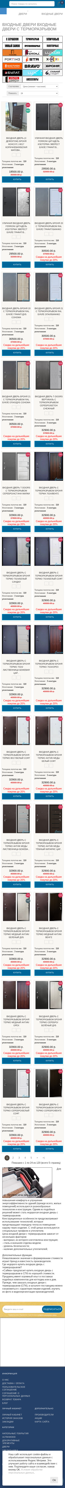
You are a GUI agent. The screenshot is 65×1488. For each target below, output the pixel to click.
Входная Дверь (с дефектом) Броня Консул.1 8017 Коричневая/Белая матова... (16, 144)
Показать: (12, 93)
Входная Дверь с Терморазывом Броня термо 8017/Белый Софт (16, 755)
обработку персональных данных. (47, 1315)
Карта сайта (42, 1422)
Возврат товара (11, 1399)
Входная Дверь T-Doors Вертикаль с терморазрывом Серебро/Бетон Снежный (49, 402)
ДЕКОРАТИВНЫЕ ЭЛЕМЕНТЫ (11, 1441)
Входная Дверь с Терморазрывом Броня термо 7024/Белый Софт (49, 575)
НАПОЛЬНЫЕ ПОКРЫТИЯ (15, 1433)
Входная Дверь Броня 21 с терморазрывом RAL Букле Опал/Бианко (49, 311)
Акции (38, 1418)
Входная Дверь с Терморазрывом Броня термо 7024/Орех (48, 664)
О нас (5, 1380)
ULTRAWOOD (8, 1437)
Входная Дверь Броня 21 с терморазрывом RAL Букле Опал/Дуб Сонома (16, 399)
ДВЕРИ (6, 1447)
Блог (5, 1403)
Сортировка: (13, 86)
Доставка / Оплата (13, 1383)
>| (44, 1157)
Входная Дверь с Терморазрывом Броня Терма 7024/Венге (48, 490)
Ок (54, 1480)
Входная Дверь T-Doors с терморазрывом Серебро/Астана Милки (16, 490)
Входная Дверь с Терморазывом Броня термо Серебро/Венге (49, 1107)
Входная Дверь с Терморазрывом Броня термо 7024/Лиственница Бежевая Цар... (16, 667)
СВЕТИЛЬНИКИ (10, 1450)
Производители (44, 1415)
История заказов (12, 1418)
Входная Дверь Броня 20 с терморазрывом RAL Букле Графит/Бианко (49, 226)
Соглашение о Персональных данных (16, 1394)
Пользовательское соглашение (13, 1388)
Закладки (7, 1422)
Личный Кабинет (12, 1415)
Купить (17, 179)
